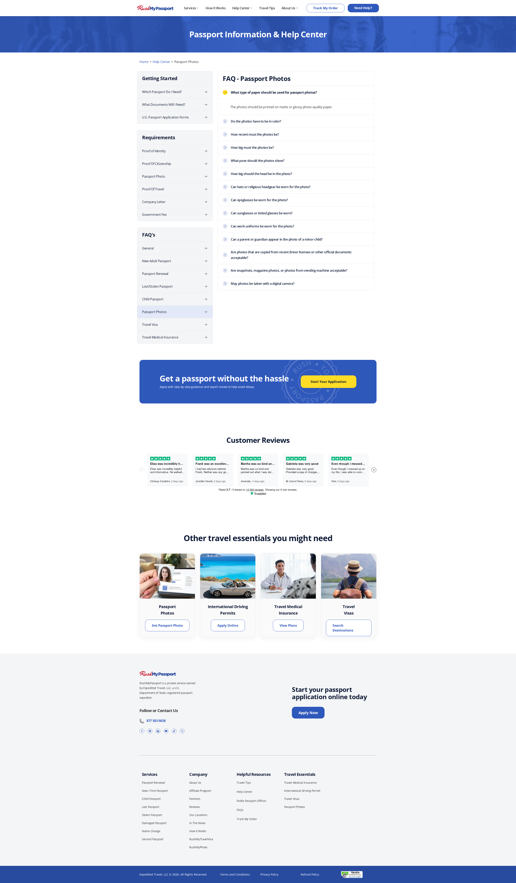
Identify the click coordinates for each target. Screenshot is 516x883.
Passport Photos (154, 312)
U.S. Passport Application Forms (165, 117)
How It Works (216, 8)
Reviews (194, 807)
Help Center (241, 8)
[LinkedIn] (158, 730)
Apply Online (227, 625)
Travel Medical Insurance (160, 337)
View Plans (288, 625)
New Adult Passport (156, 261)
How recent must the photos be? (255, 134)
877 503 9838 (154, 721)
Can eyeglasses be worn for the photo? (259, 200)
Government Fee (154, 214)
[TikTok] (174, 730)
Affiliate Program (200, 791)
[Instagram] (150, 730)
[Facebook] (141, 730)
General (148, 248)
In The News (197, 823)
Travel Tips (267, 8)
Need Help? (363, 8)
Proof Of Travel (153, 189)
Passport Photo (153, 176)
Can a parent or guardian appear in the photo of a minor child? (276, 239)
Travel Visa (150, 324)
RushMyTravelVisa (201, 839)
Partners (194, 799)
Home (144, 62)
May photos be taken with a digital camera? (262, 283)
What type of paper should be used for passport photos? (274, 92)
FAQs (240, 810)
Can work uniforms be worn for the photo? (262, 226)
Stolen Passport (152, 815)
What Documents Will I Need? (163, 104)
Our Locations (198, 815)
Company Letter (154, 202)
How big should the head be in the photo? (261, 174)
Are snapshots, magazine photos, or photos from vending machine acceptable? (289, 270)
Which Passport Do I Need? (162, 92)
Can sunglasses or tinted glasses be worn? (261, 213)
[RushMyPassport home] (155, 8)
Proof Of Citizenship (156, 163)
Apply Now (308, 712)
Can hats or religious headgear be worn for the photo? (270, 187)
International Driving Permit (302, 791)
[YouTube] (166, 730)
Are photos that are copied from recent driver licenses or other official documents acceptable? (291, 255)
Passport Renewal (155, 273)
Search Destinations (343, 628)
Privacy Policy (269, 874)
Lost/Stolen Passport (157, 286)
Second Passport (152, 839)
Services (190, 8)
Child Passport (152, 299)
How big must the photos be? (252, 147)
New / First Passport (155, 791)
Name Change (151, 831)
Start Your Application (328, 381)
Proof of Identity (154, 151)
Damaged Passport (154, 823)
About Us (288, 8)
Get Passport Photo (167, 625)
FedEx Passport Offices (251, 801)
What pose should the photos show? (257, 160)
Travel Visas (292, 799)
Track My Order (325, 8)
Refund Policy (310, 874)
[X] (182, 730)
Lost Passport (150, 807)
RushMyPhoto (198, 847)
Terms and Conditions (235, 874)
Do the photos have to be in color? (256, 121)
